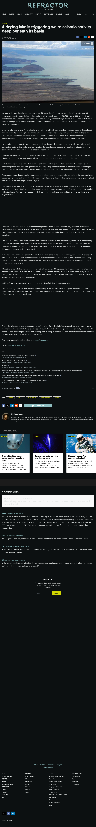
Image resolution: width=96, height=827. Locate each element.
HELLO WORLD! (7, 776)
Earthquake (32, 398)
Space (27, 792)
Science (4, 23)
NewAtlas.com (77, 774)
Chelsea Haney (17, 414)
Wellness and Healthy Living (58, 795)
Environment (29, 776)
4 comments (40, 406)
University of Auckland (17, 346)
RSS (3, 797)
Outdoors (75, 781)
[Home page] (48, 5)
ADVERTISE (5, 787)
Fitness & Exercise (54, 802)
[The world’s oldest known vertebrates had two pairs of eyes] (15, 443)
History (27, 784)
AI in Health (52, 784)
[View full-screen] (92, 43)
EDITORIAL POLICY (8, 784)
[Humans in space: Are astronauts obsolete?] (81, 443)
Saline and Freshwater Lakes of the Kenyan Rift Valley (18, 355)
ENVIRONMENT (48, 14)
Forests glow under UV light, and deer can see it (46, 457)
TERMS (4, 789)
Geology (20, 398)
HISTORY (38, 14)
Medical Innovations (55, 781)
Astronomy (71, 436)
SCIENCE (28, 774)
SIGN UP (79, 14)
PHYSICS (59, 14)
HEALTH (11, 14)
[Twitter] (81, 37)
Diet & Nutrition (54, 800)
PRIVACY (4, 792)
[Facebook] (77, 37)
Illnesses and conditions (56, 776)
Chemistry (28, 781)
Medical (27, 787)
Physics (27, 789)
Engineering (76, 776)
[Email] (92, 37)
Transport (75, 784)
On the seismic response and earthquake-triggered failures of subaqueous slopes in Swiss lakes (30, 375)
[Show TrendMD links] (93, 388)
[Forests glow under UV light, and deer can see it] (48, 443)
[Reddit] (89, 37)
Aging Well (52, 797)
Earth (57, 398)
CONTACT (5, 795)
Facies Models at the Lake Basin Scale (13, 360)
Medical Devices (54, 789)
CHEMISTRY (29, 14)
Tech (73, 779)
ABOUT (4, 781)
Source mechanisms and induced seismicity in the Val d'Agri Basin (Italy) (23, 380)
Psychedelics (53, 792)
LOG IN (87, 14)
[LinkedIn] (85, 37)
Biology (4, 436)
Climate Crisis (45, 398)
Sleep (50, 805)
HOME (4, 14)
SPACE (67, 14)
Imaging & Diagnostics (56, 787)
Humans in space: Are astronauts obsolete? (77, 457)
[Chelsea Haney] (5, 416)
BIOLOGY (19, 14)
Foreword (5, 365)
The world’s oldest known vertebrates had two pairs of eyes (13, 458)
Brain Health (53, 779)
